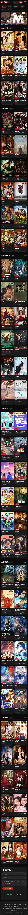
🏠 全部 (3, 6)
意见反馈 (19, 904)
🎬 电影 (9, 6)
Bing (15, 906)
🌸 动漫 (3, 9)
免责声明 (9, 904)
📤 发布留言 (8, 888)
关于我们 (4, 904)
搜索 (21, 2)
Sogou (21, 906)
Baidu (6, 906)
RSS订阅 (24, 904)
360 (18, 906)
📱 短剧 (9, 9)
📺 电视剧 (16, 6)
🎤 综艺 (22, 6)
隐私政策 (14, 904)
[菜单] (25, 2)
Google (10, 906)
